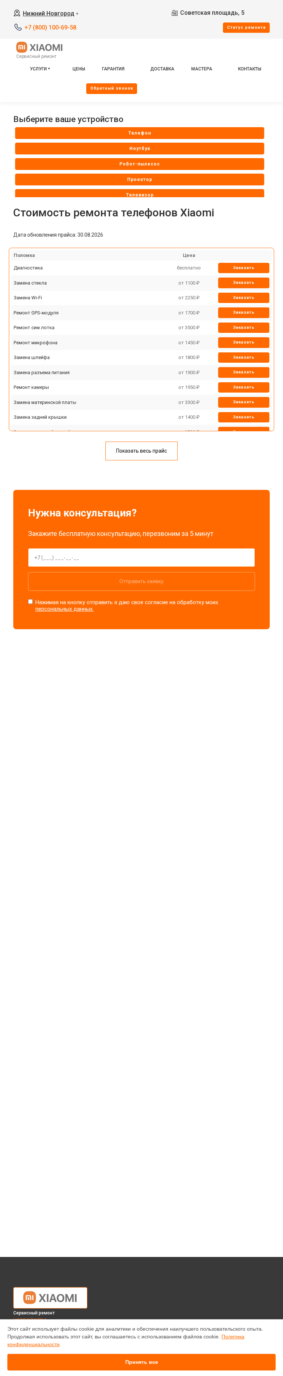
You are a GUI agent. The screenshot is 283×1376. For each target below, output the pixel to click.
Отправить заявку (141, 581)
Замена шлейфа (32, 357)
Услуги (38, 69)
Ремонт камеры (31, 387)
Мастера (201, 69)
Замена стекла (30, 283)
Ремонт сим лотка (34, 327)
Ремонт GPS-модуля (36, 313)
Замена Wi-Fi (28, 297)
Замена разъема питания (42, 372)
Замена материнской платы (45, 402)
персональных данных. (64, 609)
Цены (79, 69)
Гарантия (113, 69)
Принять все (141, 1362)
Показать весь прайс (141, 451)
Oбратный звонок (111, 88)
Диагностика (28, 268)
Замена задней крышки (40, 417)
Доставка (162, 69)
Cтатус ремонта (246, 27)
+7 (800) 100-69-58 (50, 27)
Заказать (244, 267)
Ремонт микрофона (35, 342)
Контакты (249, 69)
